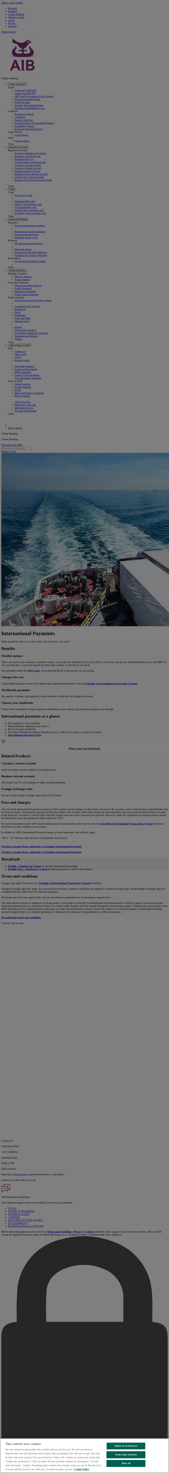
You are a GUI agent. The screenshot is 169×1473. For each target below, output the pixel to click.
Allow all (125, 1463)
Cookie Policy (81, 1469)
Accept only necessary (126, 1454)
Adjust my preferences (125, 1446)
